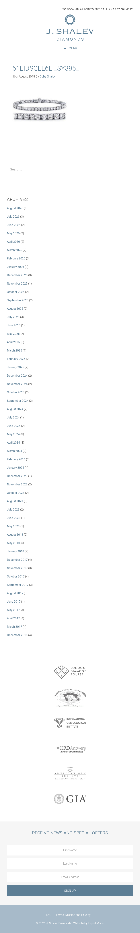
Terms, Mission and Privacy (73, 915)
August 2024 (15, 409)
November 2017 (17, 568)
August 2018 (15, 535)
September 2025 (17, 300)
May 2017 (13, 610)
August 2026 (15, 208)
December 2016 (17, 635)
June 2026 (13, 225)
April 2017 (13, 618)
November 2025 (17, 283)
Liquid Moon (96, 923)
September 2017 (17, 585)
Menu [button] (73, 48)
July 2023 (13, 509)
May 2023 (13, 526)
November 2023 (17, 484)
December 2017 (17, 560)
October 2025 (15, 292)
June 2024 (13, 426)
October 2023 (15, 493)
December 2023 (17, 476)
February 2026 (16, 258)
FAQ (48, 915)
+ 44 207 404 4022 (120, 9)
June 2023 (13, 518)
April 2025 (13, 342)
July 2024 (13, 417)
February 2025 (16, 359)
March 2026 (14, 250)
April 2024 (13, 442)
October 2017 (15, 576)
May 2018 (13, 543)
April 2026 (13, 242)
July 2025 (13, 317)
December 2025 (17, 275)
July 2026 (13, 217)
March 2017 (14, 627)
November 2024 (17, 384)
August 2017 (15, 593)
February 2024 (16, 459)
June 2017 (13, 601)
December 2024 (17, 376)
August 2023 (15, 501)
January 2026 (15, 267)
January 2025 (15, 367)
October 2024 (15, 392)
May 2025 (13, 334)
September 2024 (17, 401)
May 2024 (13, 434)
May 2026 (13, 233)
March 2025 (14, 350)
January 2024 (15, 468)
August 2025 (15, 309)
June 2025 (13, 325)
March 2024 (14, 451)
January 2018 (15, 551)
